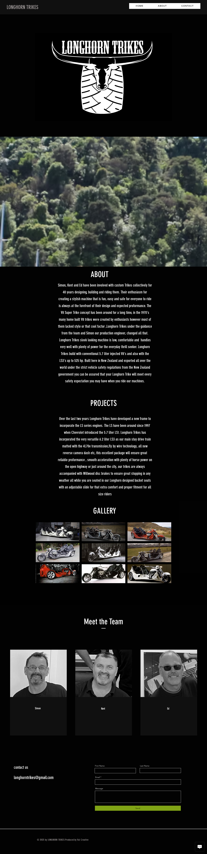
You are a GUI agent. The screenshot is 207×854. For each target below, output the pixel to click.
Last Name (144, 766)
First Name (100, 766)
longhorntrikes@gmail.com (34, 777)
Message (99, 788)
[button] (58, 531)
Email (97, 777)
